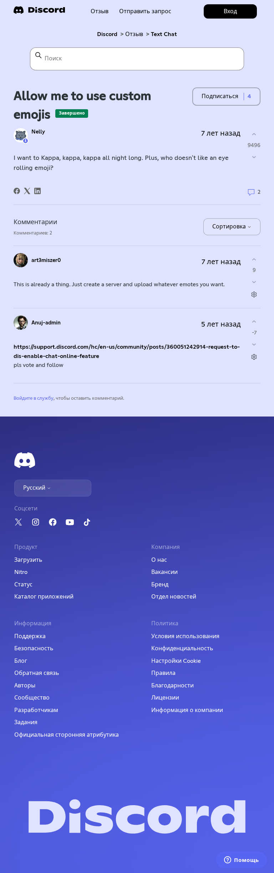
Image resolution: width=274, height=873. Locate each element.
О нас (159, 560)
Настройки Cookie (176, 661)
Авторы (24, 685)
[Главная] (39, 12)
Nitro (20, 572)
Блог (20, 661)
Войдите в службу (34, 398)
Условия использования (185, 636)
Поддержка (30, 636)
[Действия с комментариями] (254, 294)
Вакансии (164, 572)
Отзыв (99, 11)
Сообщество (32, 698)
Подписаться (220, 96)
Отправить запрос (145, 11)
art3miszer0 (46, 260)
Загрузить (28, 560)
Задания (25, 722)
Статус (23, 584)
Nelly (38, 132)
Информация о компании (187, 710)
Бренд (159, 584)
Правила (163, 673)
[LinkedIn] (37, 191)
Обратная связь (36, 673)
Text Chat (164, 34)
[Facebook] (17, 191)
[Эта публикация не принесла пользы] (254, 157)
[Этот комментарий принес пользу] (254, 259)
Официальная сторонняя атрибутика (66, 735)
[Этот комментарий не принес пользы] (254, 282)
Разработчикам (36, 710)
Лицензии (165, 698)
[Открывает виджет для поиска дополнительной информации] (241, 860)
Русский (35, 488)
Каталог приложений (43, 597)
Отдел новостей (173, 597)
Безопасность (34, 648)
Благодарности (172, 685)
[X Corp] (27, 191)
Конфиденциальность (182, 648)
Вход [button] (230, 11)
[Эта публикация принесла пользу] (254, 134)
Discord (107, 34)
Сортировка (229, 226)
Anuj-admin (46, 323)
